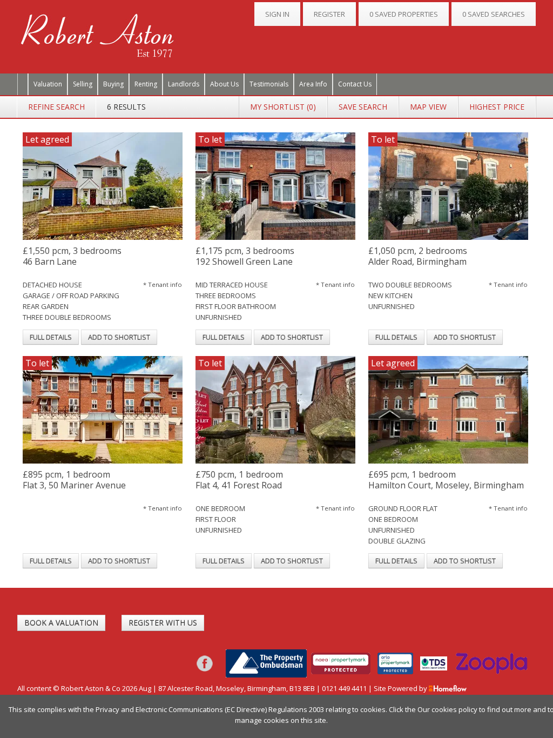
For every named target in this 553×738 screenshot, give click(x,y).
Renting (145, 84)
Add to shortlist (119, 337)
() (283, 107)
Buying (113, 84)
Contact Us (355, 84)
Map (428, 107)
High (496, 107)
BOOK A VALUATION (61, 623)
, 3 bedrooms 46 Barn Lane (72, 256)
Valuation (47, 84)
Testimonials (268, 84)
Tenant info (162, 284)
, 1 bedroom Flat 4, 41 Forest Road (239, 480)
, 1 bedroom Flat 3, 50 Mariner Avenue (74, 480)
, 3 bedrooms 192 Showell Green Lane (244, 256)
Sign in (277, 14)
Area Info (313, 84)
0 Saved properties (403, 14)
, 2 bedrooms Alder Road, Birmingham (417, 256)
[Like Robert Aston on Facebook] (205, 662)
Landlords (183, 84)
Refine (56, 107)
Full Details (51, 337)
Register (329, 14)
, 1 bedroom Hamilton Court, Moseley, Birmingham (446, 480)
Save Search (363, 107)
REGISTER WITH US (163, 623)
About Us (224, 84)
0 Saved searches (493, 14)
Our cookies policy (448, 709)
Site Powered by (401, 688)
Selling (82, 84)
